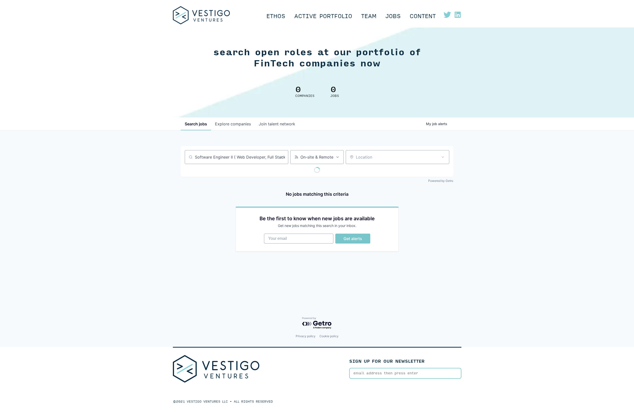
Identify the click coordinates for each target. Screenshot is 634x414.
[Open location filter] (442, 157)
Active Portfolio (323, 16)
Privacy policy (306, 336)
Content (423, 16)
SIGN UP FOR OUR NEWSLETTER (387, 361)
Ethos (275, 16)
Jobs (393, 16)
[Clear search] (281, 157)
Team (368, 16)
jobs (196, 123)
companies (233, 123)
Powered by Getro (440, 181)
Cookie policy (329, 336)
